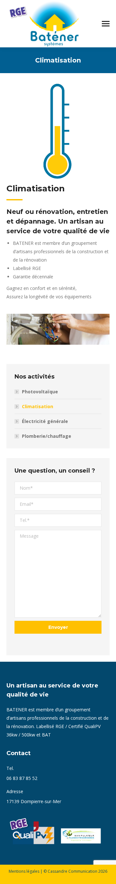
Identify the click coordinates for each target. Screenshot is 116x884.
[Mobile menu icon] (106, 23)
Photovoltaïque (40, 392)
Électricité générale (45, 421)
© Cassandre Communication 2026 (75, 871)
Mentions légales (24, 871)
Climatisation (37, 406)
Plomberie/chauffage (46, 436)
